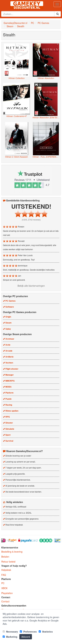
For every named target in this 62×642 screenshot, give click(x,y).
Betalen (5, 556)
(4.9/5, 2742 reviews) (31, 219)
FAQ (3, 574)
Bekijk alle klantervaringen (31, 285)
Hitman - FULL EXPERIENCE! (46, 156)
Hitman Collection (17, 78)
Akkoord (25, 636)
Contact (5, 601)
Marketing (11, 636)
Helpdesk (6, 569)
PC (2, 583)
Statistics (47, 631)
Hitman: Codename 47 (16, 116)
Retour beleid (8, 561)
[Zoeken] (57, 14)
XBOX (4, 588)
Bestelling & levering (11, 551)
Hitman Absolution (46, 78)
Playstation (7, 593)
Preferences (30, 631)
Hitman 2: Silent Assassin (16, 156)
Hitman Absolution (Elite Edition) (46, 117)
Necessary (11, 631)
